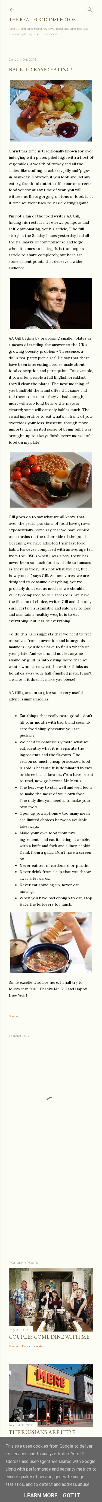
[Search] (90, 8)
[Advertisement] (51, 1213)
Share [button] (13, 1016)
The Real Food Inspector (42, 19)
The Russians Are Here (42, 1432)
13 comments (32, 1346)
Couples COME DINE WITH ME (49, 1336)
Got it (71, 1495)
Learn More (40, 1495)
